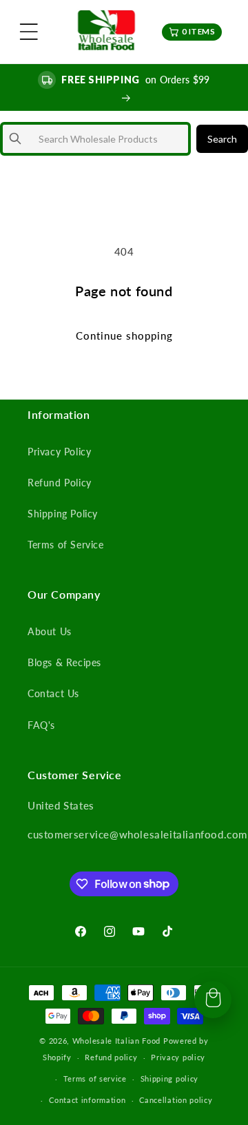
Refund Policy (60, 482)
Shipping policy (170, 1078)
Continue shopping (124, 335)
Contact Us (53, 693)
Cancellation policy (175, 1099)
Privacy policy (178, 1057)
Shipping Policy (63, 513)
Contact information (87, 1099)
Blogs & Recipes (64, 662)
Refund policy (111, 1057)
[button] (28, 31)
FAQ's (41, 725)
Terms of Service (66, 544)
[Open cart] (212, 999)
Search (222, 139)
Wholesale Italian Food (116, 1040)
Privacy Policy (59, 451)
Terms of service (95, 1078)
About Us (50, 631)
